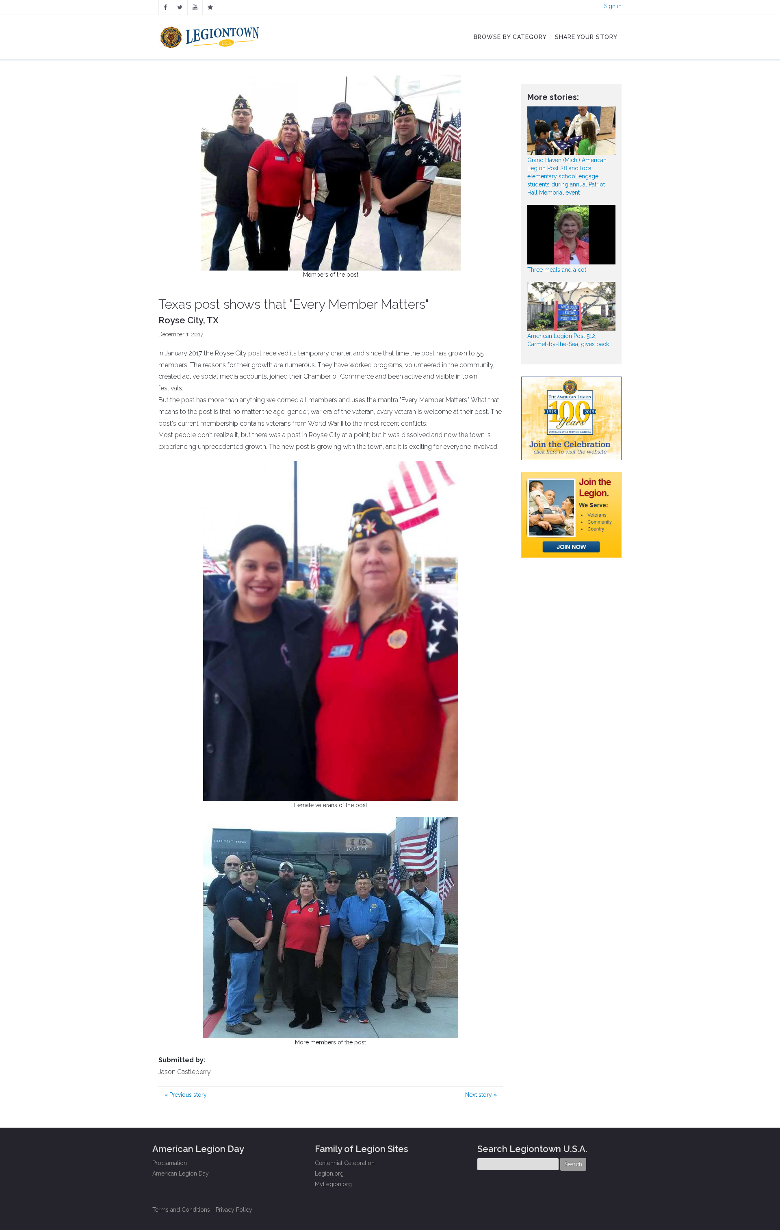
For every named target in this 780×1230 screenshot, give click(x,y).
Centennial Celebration (345, 1163)
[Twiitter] (179, 7)
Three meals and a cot (556, 269)
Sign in (613, 6)
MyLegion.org (333, 1184)
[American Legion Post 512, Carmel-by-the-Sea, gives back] (571, 306)
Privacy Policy (234, 1209)
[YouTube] (195, 7)
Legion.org (329, 1173)
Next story (481, 1094)
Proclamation (169, 1163)
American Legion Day (180, 1173)
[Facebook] (165, 7)
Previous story (186, 1094)
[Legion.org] (210, 7)
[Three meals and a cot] (571, 234)
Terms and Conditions (181, 1209)
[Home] (210, 35)
